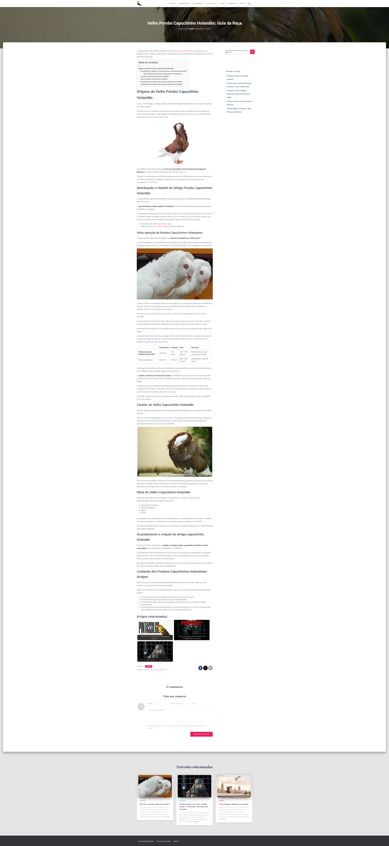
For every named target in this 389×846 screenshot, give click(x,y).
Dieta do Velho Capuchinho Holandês (154, 79)
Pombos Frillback (162, 226)
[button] (175, 3)
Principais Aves (184, 3)
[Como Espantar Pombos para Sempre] (234, 786)
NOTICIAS (172, 3)
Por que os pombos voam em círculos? (155, 804)
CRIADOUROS (232, 3)
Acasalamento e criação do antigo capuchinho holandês (161, 82)
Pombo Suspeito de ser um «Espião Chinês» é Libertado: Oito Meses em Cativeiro (193, 806)
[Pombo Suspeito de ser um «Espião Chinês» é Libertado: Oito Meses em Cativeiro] (194, 786)
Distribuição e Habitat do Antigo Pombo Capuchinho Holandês (163, 71)
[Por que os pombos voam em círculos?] (155, 786)
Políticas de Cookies (163, 841)
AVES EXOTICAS (211, 3)
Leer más (167, 816)
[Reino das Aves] (139, 3)
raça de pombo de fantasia (182, 51)
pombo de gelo (165, 224)
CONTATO (242, 3)
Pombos (148, 666)
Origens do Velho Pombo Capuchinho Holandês (156, 68)
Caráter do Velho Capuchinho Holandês (155, 76)
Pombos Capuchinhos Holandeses (155, 670)
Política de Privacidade (146, 841)
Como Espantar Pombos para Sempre (233, 804)
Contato (176, 841)
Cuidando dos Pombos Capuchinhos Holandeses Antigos (161, 84)
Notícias (142, 800)
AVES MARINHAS (198, 3)
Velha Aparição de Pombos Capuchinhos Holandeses (162, 74)
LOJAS (222, 3)
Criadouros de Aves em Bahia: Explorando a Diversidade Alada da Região (238, 94)
